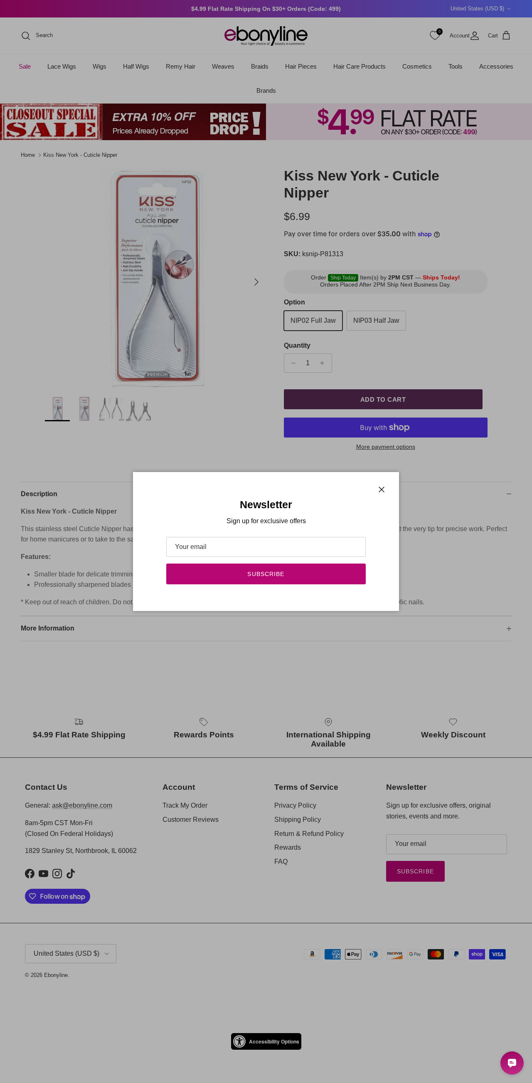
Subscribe (265, 574)
